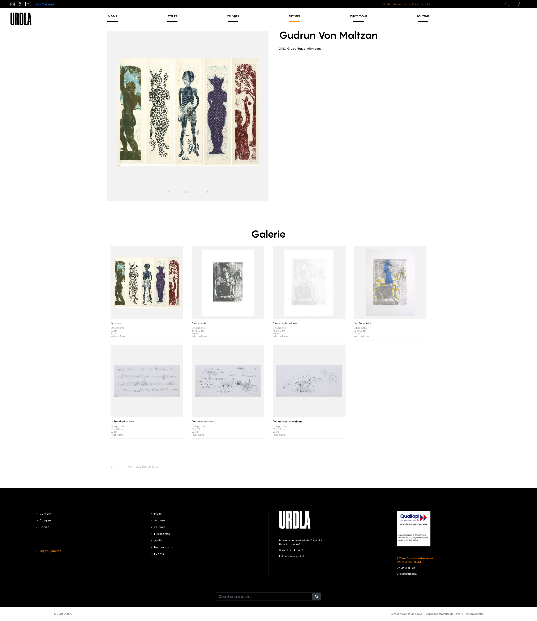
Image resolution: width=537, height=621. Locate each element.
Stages (397, 4)
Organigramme (50, 550)
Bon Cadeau (44, 4)
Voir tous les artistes (143, 466)
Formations (411, 4)
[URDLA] (20, 18)
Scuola (425, 4)
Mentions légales (473, 613)
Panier (44, 527)
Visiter (387, 4)
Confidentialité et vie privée (406, 613)
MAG (112, 16)
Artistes (294, 16)
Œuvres (233, 16)
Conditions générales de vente (443, 613)
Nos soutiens (163, 547)
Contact (45, 513)
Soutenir (423, 16)
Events (159, 553)
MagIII (158, 513)
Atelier (172, 16)
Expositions (358, 16)
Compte (45, 520)
